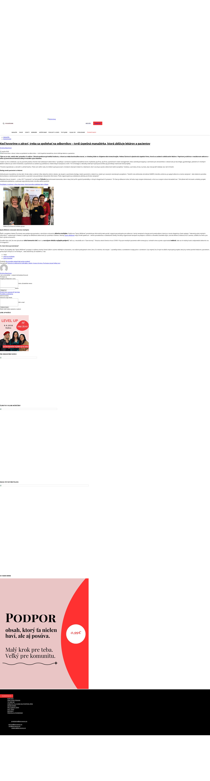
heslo (17, 288)
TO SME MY (11, 702)
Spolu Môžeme (69, 235)
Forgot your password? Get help (10, 292)
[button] (7, 123)
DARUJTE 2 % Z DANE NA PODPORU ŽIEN (20, 704)
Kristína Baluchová (5, 148)
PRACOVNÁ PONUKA (13, 700)
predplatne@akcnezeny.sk (19, 721)
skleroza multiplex (9, 256)
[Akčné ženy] (52, 123)
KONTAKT (10, 698)
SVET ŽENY (10, 709)
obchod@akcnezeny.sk (15, 724)
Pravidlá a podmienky (6, 294)
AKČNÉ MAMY (11, 706)
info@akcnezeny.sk (14, 726)
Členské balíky (6, 696)
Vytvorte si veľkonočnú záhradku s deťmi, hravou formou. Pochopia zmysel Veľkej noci (33, 263)
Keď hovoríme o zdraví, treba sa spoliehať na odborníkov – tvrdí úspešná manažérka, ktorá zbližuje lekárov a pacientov (75, 143)
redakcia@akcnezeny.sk (18, 728)
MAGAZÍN (6, 137)
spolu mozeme (7, 258)
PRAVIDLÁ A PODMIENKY (15, 713)
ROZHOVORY (7, 139)
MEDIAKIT (10, 711)
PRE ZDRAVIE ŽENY (13, 707)
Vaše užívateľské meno (25, 283)
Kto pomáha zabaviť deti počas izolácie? (18, 261)
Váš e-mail (21, 302)
